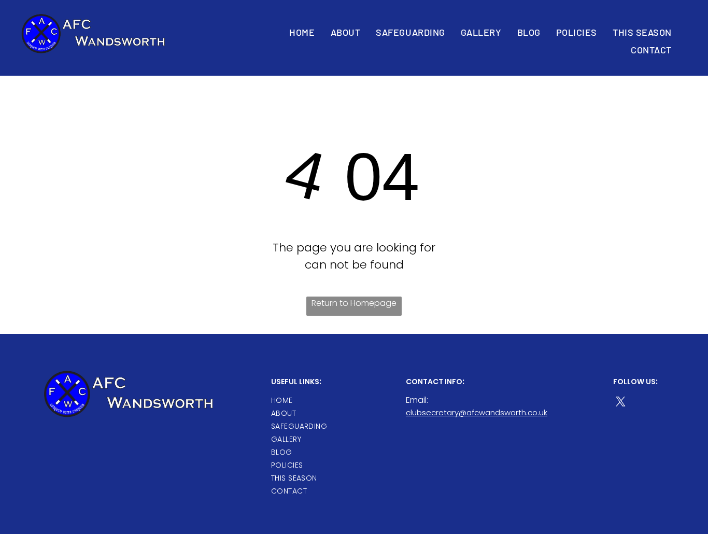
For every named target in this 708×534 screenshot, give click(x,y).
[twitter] (620, 403)
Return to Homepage (354, 303)
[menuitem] (301, 32)
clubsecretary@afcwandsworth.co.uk (476, 412)
